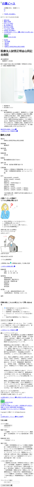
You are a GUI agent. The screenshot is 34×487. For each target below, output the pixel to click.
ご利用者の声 (9, 25)
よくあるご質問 (9, 28)
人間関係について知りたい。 (14, 310)
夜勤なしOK (26, 470)
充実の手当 (17, 472)
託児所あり (19, 473)
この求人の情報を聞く (7, 266)
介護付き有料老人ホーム (14, 447)
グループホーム (18, 450)
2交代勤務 (11, 464)
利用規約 (22, 409)
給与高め (11, 468)
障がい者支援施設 (22, 454)
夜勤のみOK (17, 470)
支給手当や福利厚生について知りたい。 (18, 317)
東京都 (7, 43)
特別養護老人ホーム (16, 445)
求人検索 (8, 21)
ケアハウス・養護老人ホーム (22, 452)
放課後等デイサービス (24, 456)
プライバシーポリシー (12, 409)
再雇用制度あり (19, 475)
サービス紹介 (9, 23)
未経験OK (19, 464)
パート (13, 440)
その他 (19, 458)
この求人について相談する (9, 131)
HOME (7, 20)
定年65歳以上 (10, 475)
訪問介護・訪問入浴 (10, 454)
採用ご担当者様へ (10, 14)
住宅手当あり (18, 466)
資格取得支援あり (27, 472)
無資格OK (26, 464)
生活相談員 (11, 433)
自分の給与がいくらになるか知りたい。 (18, 308)
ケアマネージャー (23, 431)
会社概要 (3, 409)
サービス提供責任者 (22, 433)
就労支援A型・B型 (9, 458)
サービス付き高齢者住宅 (17, 448)
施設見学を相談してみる (8, 129)
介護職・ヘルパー (11, 431)
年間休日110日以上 (23, 462)
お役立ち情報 (9, 27)
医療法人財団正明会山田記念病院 (15, 46)
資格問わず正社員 (11, 462)
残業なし (17, 468)
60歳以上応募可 (28, 473)
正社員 (8, 440)
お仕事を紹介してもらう (11, 32)
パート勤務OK (10, 473)
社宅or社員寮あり (27, 468)
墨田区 (7, 45)
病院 (7, 445)
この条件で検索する (6, 485)
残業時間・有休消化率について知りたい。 (18, 311)
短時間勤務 (9, 470)
